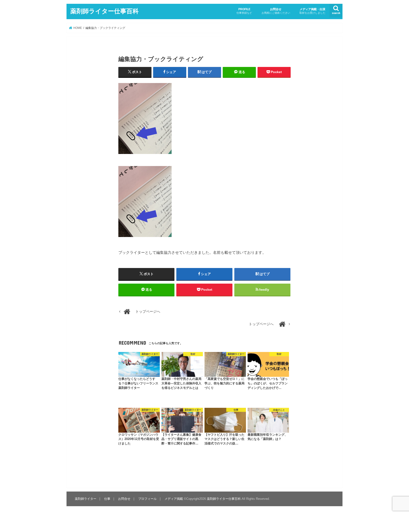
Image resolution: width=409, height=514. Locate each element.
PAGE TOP (395, 494)
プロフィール (147, 499)
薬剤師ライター (85, 499)
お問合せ (276, 11)
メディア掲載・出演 (312, 11)
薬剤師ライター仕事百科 (104, 10)
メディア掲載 (173, 499)
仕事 (107, 499)
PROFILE (244, 11)
